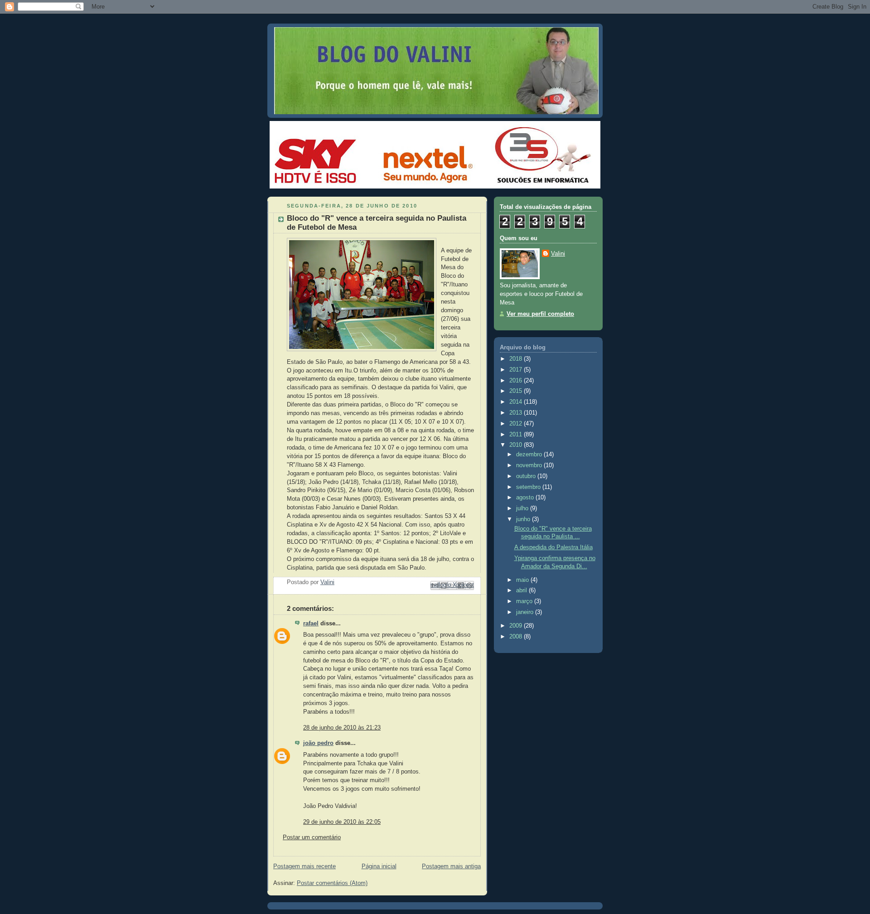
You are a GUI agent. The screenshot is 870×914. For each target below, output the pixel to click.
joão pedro (318, 743)
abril (522, 590)
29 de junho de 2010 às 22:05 (342, 822)
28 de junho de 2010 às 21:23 (342, 728)
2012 (516, 424)
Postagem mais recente (304, 866)
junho (524, 519)
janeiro (525, 612)
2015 (516, 391)
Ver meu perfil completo (540, 314)
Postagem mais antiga (451, 866)
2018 (516, 359)
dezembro (530, 454)
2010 (516, 445)
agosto (526, 497)
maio (523, 580)
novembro (530, 465)
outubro (526, 476)
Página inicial (379, 866)
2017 (516, 370)
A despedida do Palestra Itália (553, 547)
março (525, 601)
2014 (516, 402)
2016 (516, 380)
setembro (529, 487)
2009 (516, 626)
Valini (558, 254)
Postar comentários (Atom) (332, 883)
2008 (516, 637)
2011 (516, 434)
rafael (311, 623)
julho (523, 508)
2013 (516, 413)
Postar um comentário (312, 837)
